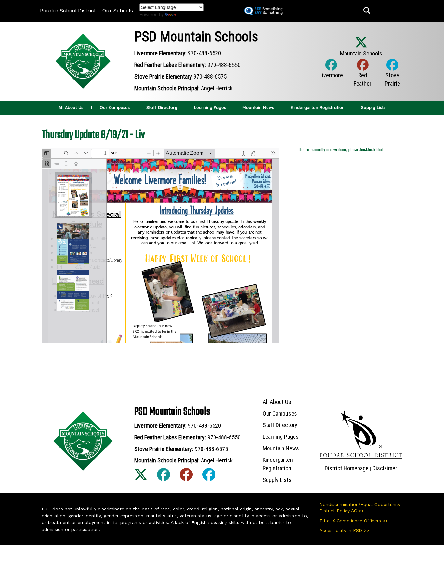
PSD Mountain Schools (196, 36)
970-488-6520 (204, 53)
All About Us (71, 107)
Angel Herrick (217, 88)
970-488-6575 (210, 76)
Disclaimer (384, 468)
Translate (189, 14)
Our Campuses (115, 107)
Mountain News (258, 107)
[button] (366, 10)
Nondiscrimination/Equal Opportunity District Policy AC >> (360, 507)
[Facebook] (331, 72)
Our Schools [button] (117, 10)
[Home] (83, 60)
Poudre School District (68, 10)
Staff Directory (161, 107)
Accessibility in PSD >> (344, 530)
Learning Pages (210, 107)
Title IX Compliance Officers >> (354, 520)
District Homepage (347, 468)
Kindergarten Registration (318, 107)
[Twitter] (361, 49)
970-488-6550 (224, 64)
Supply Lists (373, 107)
